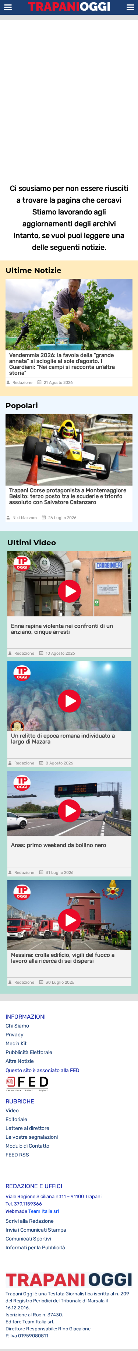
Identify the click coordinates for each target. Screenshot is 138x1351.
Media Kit (16, 1043)
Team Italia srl (43, 1211)
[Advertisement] (69, 97)
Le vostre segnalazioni (32, 1137)
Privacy (15, 1035)
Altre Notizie (20, 1061)
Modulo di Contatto (27, 1146)
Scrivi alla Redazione (30, 1221)
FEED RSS (17, 1155)
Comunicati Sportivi (28, 1239)
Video (12, 1110)
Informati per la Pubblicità (35, 1248)
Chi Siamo (17, 1026)
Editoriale (16, 1119)
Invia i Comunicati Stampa (36, 1230)
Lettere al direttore (27, 1128)
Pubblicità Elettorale (29, 1052)
